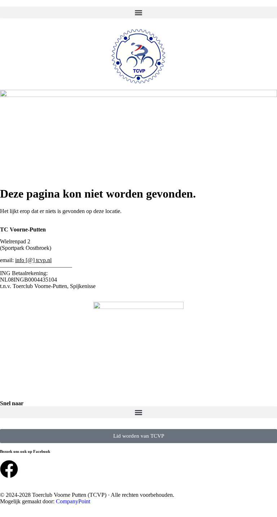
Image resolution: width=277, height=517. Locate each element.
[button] (138, 12)
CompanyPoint (73, 501)
